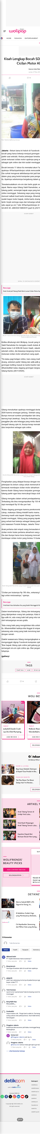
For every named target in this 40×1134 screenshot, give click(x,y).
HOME (9, 38)
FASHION (18, 38)
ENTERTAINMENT (31, 38)
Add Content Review (16, 870)
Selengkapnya (15, 875)
